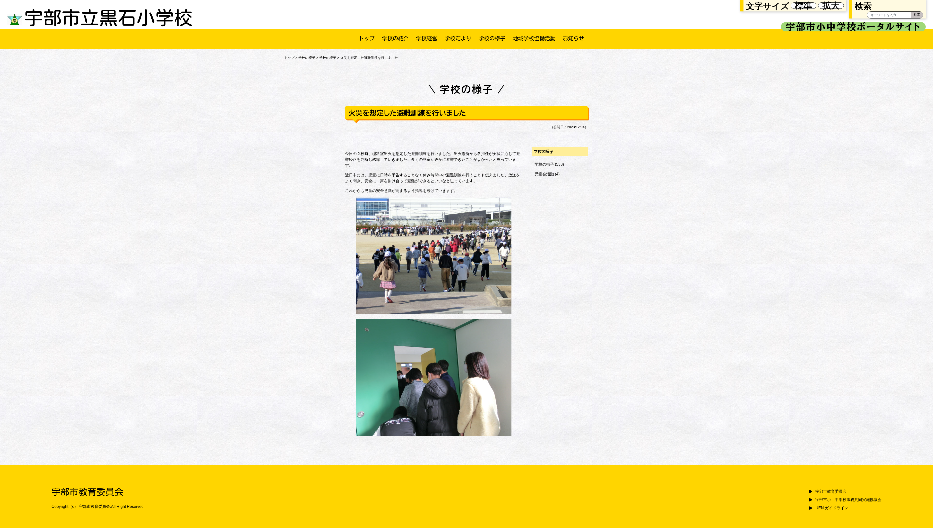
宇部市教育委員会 (831, 491)
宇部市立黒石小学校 (108, 17)
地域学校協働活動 (534, 38)
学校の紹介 (395, 38)
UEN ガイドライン (831, 508)
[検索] (917, 15)
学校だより (458, 38)
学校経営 (426, 38)
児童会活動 (544, 174)
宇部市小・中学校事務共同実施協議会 (848, 500)
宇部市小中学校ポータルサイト (853, 26)
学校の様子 (492, 38)
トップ (367, 38)
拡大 (830, 5)
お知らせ (573, 38)
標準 (803, 5)
